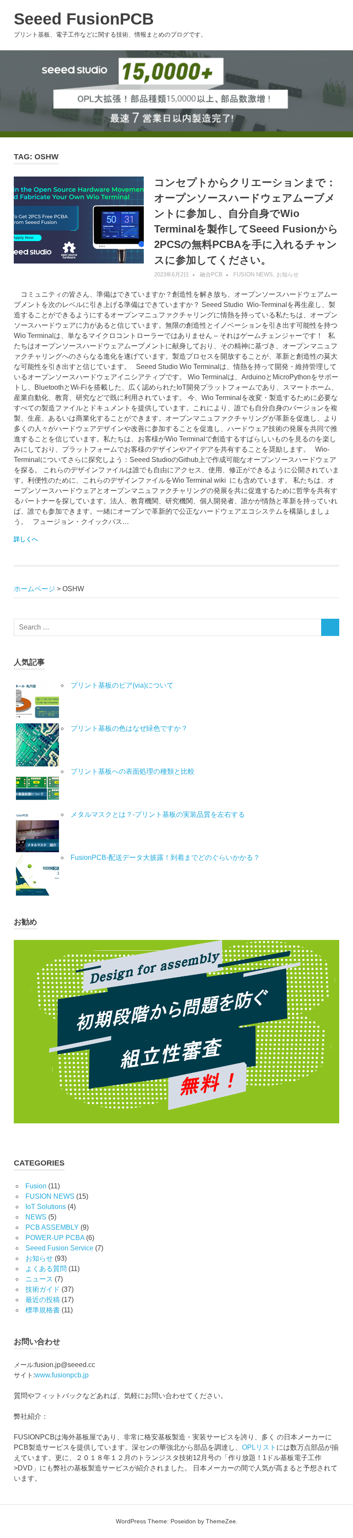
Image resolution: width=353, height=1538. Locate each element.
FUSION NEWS (253, 274)
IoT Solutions (45, 1206)
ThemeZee (221, 1521)
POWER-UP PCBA (54, 1237)
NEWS (35, 1217)
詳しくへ (26, 539)
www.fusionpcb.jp (62, 1375)
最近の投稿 (42, 1299)
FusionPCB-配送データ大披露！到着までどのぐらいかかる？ (165, 857)
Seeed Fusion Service (59, 1248)
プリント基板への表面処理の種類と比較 (133, 771)
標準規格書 (42, 1310)
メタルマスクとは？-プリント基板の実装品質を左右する (158, 814)
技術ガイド (42, 1289)
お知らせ (287, 274)
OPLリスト (259, 1447)
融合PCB (211, 274)
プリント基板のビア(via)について (125, 685)
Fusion (35, 1186)
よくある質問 (46, 1268)
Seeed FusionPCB (84, 19)
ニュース (39, 1279)
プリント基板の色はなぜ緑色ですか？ (129, 728)
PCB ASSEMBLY (52, 1227)
